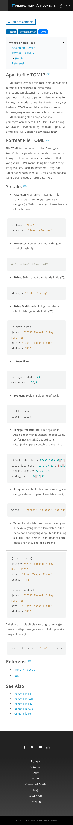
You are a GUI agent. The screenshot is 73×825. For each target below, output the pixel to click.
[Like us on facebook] (25, 747)
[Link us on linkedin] (48, 747)
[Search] (68, 5)
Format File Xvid (23, 708)
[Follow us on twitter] (33, 747)
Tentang (36, 801)
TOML (43, 31)
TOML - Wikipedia (24, 669)
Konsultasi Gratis (35, 784)
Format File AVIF (23, 699)
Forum (36, 778)
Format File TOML (23, 52)
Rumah (11, 31)
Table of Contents (21, 22)
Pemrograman (27, 31)
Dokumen (36, 767)
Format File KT (22, 694)
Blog (35, 790)
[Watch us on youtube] (40, 747)
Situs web (35, 795)
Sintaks (19, 58)
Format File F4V (22, 704)
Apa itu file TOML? (23, 47)
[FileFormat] (25, 5)
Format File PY (22, 713)
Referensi (18, 63)
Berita (35, 773)
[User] (61, 5)
